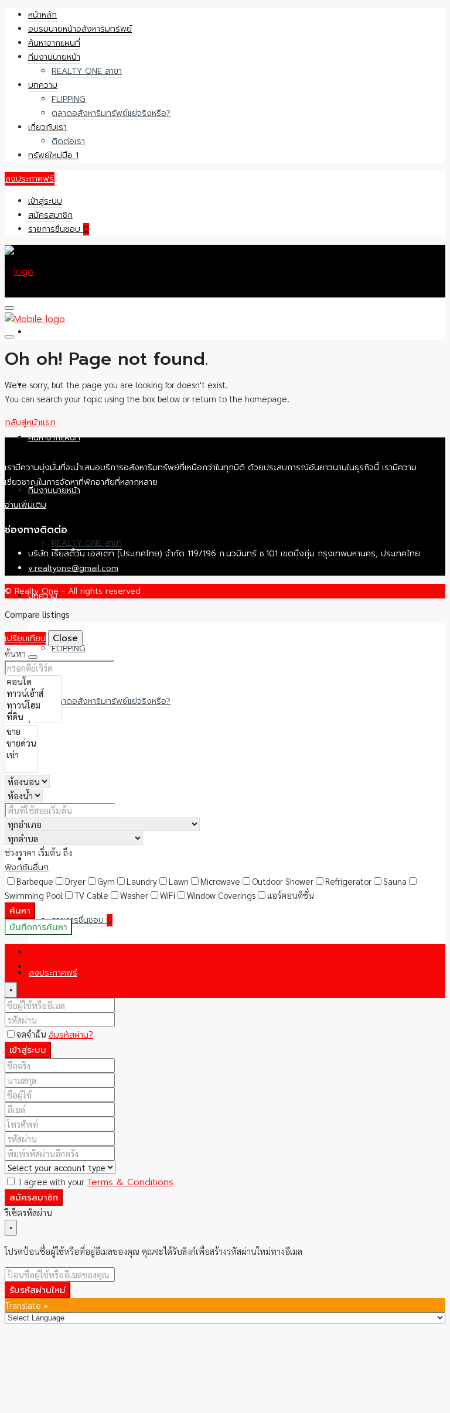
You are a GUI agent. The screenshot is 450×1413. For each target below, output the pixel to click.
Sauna (395, 881)
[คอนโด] (33, 681)
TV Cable (91, 895)
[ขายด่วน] (21, 743)
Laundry (142, 881)
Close (65, 638)
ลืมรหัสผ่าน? (71, 1034)
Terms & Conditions (130, 1182)
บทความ (42, 85)
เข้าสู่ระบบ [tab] (45, 951)
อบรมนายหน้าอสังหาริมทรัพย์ (80, 29)
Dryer (75, 881)
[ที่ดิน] (33, 717)
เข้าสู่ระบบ (45, 201)
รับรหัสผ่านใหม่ (37, 1290)
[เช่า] (21, 755)
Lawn (179, 881)
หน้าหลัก (42, 15)
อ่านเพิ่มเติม (25, 505)
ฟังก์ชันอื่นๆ (27, 867)
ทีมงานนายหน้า (54, 57)
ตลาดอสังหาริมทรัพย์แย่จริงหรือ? (111, 113)
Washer (134, 895)
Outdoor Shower (282, 881)
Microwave (220, 881)
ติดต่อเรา (68, 141)
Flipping (69, 99)
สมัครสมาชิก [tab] (51, 966)
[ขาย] (21, 731)
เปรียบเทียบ (25, 638)
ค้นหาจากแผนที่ (54, 43)
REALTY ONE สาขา (87, 71)
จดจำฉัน (32, 1033)
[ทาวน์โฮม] (33, 705)
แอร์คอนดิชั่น (290, 895)
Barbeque (34, 881)
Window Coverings (221, 895)
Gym (106, 881)
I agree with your (94, 1181)
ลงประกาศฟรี (29, 179)
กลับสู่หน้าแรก (30, 422)
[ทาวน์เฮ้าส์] (33, 693)
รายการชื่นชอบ (58, 229)
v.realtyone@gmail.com (73, 568)
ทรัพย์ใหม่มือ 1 (53, 155)
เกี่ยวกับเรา (47, 127)
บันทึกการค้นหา (38, 927)
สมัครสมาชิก (50, 215)
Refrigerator (348, 881)
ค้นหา (19, 910)
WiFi (167, 895)
